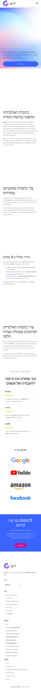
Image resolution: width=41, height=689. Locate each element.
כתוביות (11, 140)
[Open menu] (35, 3)
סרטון (17, 208)
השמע (12, 274)
